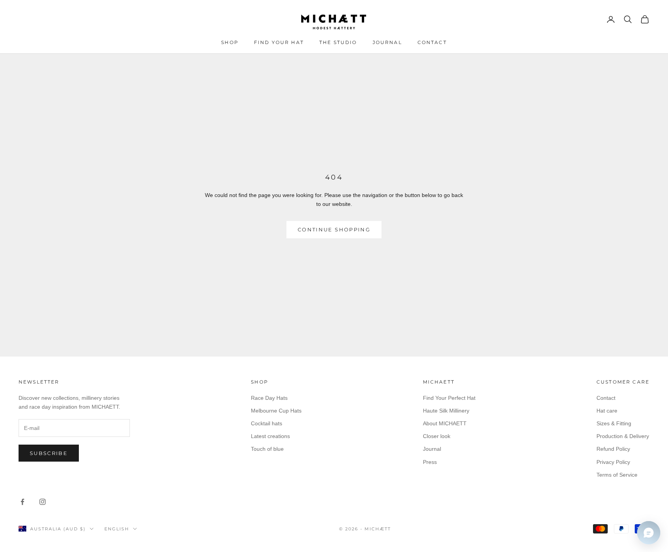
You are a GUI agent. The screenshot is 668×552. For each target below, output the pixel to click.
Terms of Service (616, 475)
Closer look (436, 436)
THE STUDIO (338, 42)
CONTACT (432, 42)
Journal (432, 449)
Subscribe (49, 453)
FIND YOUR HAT (279, 42)
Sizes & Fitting (613, 423)
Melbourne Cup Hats (276, 411)
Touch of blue (267, 449)
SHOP (230, 42)
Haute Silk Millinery (446, 411)
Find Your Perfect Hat (449, 398)
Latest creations (270, 436)
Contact (605, 398)
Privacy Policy (613, 462)
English (116, 529)
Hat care (606, 411)
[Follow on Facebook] (22, 502)
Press (430, 462)
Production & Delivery (622, 436)
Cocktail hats (266, 423)
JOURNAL (387, 42)
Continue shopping (334, 229)
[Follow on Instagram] (42, 502)
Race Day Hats (269, 398)
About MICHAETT (445, 423)
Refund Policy (613, 449)
